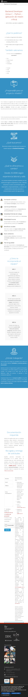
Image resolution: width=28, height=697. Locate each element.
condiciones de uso (8, 512)
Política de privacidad (8, 470)
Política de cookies (10, 691)
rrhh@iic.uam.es (12, 465)
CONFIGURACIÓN (6, 695)
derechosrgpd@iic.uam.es (19, 587)
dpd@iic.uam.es (20, 513)
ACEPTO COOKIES (6, 693)
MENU (5, 2)
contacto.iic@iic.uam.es (21, 507)
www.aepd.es (17, 603)
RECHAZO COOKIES (16, 693)
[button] (2, 1)
